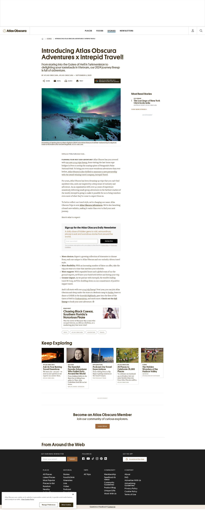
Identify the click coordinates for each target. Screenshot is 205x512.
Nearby (46, 489)
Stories (49, 38)
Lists (65, 483)
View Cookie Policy (27, 499)
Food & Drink (69, 477)
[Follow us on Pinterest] (101, 459)
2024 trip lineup (88, 290)
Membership (110, 474)
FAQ (126, 477)
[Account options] (193, 30)
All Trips (87, 474)
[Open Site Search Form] (201, 31)
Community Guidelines (109, 483)
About (127, 474)
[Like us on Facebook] (83, 459)
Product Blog (110, 488)
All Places (47, 474)
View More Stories (138, 109)
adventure (91, 332)
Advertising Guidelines (130, 484)
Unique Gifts (109, 491)
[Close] (73, 494)
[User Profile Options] (193, 31)
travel (102, 332)
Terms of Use (130, 494)
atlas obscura (77, 332)
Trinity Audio (73, 154)
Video (66, 486)
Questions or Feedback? (102, 507)
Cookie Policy (131, 491)
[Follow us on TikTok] (93, 459)
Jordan (110, 293)
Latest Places (49, 477)
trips (65, 332)
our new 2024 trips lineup (76, 163)
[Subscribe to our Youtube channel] (88, 459)
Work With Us (110, 494)
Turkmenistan (81, 299)
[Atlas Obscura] (15, 31)
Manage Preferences (48, 505)
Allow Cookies (66, 505)
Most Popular (49, 480)
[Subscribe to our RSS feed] (105, 459)
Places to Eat (49, 483)
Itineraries (67, 480)
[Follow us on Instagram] (97, 459)
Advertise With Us (133, 480)
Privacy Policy (105, 245)
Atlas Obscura (51, 75)
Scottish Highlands (88, 296)
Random (47, 486)
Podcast (67, 489)
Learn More (102, 426)
